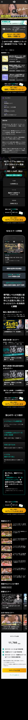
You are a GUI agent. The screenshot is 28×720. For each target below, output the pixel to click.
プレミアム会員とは (14, 675)
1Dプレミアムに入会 (14, 670)
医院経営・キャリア (6, 587)
